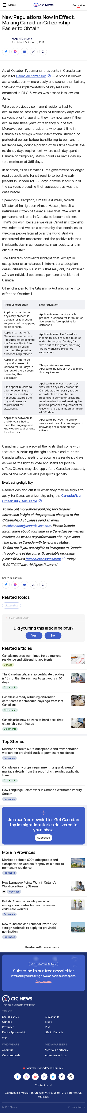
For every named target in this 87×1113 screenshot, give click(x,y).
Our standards (11, 1055)
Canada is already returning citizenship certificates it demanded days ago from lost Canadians (32, 700)
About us (7, 1050)
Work (5, 1037)
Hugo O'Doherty (22, 38)
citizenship (11, 605)
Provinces (9, 758)
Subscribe (78, 5)
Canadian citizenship (31, 76)
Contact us (42, 1085)
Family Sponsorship (14, 1032)
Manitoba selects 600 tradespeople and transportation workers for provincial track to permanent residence (40, 750)
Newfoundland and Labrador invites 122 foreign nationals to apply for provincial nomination (29, 927)
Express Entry (10, 1016)
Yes (34, 635)
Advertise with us (56, 1055)
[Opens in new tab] (17, 1076)
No (53, 635)
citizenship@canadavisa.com (28, 526)
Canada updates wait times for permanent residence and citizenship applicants (31, 657)
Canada (8, 664)
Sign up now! (43, 981)
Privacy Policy (76, 1107)
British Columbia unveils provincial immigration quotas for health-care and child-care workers (29, 905)
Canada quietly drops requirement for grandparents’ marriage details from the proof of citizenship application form (41, 771)
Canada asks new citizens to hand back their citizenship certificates (32, 721)
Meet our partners (56, 1050)
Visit (47, 1027)
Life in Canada (54, 1032)
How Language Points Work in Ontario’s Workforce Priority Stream (29, 884)
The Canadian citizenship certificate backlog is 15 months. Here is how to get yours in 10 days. (33, 678)
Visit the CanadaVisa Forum (43, 1068)
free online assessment (43, 559)
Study (48, 1021)
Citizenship (10, 687)
